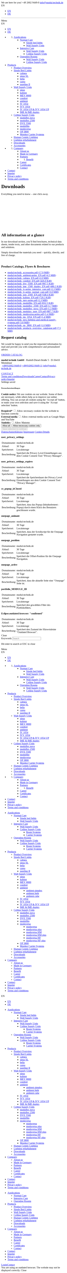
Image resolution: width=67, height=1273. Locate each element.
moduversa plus (34, 929)
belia (22, 865)
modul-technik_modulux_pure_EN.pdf (32, 311)
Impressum (28, 432)
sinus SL (24, 862)
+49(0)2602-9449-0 (11, 365)
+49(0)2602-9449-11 (32, 365)
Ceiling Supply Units (30, 829)
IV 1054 (24, 899)
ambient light (32, 893)
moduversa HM (34, 932)
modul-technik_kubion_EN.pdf (29, 297)
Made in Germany (23, 965)
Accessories (19, 957)
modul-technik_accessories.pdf (28, 272)
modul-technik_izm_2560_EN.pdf (30, 294)
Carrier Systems (34, 835)
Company (12, 960)
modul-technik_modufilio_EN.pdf (30, 303)
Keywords (6, 638)
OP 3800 (24, 943)
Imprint (10, 379)
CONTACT (7, 373)
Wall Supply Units (29, 821)
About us (18, 963)
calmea (23, 860)
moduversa (25, 924)
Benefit (17, 971)
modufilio (24, 921)
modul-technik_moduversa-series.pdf (30, 314)
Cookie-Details (42, 432)
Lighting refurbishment (25, 951)
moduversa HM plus (36, 935)
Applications (13, 812)
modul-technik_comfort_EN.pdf (29, 281)
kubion (23, 879)
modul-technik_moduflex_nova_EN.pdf (32, 308)
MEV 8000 (25, 882)
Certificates (19, 976)
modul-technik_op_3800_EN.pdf (29, 325)
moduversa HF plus (35, 940)
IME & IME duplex (29, 907)
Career (37, 376)
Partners (18, 968)
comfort (24, 885)
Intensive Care (21, 824)
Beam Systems (33, 832)
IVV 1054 (25, 901)
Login (4, 1264)
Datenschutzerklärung (12, 432)
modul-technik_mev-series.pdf (27, 300)
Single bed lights (28, 818)
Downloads (28, 376)
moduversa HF (33, 937)
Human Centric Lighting (26, 949)
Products (11, 851)
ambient (24, 887)
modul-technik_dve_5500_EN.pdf (30, 283)
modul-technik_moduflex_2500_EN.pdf (32, 306)
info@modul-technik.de (51, 2)
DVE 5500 (25, 918)
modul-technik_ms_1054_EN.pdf (29, 317)
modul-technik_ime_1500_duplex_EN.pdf (34, 286)
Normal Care (20, 815)
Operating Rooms (22, 837)
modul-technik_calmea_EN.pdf (28, 278)
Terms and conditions (11, 376)
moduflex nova (27, 912)
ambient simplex (34, 890)
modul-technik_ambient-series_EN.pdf (31, 275)
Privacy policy (14, 988)
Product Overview (23, 854)
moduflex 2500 (27, 915)
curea (22, 868)
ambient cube (32, 896)
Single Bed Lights (22, 857)
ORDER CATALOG (11, 354)
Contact (44, 376)
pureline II (25, 871)
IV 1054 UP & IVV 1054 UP (34, 904)
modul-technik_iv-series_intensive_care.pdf (34, 289)
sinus (22, 876)
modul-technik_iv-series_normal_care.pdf (33, 292)
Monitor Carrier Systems (32, 946)
